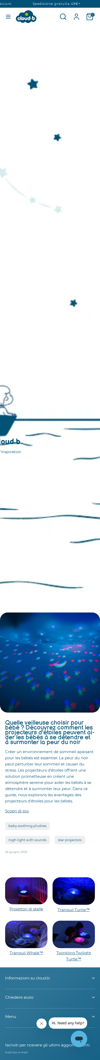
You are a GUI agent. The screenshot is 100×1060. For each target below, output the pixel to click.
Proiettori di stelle (26, 909)
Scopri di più (17, 811)
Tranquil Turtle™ (74, 909)
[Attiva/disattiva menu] (8, 16)
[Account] (76, 14)
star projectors (70, 840)
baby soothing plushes (27, 826)
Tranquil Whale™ (26, 952)
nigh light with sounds (27, 840)
